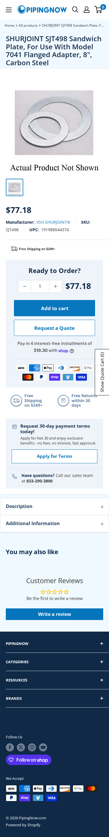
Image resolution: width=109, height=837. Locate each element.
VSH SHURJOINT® (53, 222)
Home (10, 25)
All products (28, 25)
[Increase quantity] (55, 286)
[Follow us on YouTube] (43, 747)
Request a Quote (54, 328)
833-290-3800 (39, 481)
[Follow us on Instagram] (32, 747)
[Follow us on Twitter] (21, 747)
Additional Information (33, 523)
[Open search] (75, 9)
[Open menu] (9, 10)
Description (19, 506)
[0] (98, 9)
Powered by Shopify (23, 824)
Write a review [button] (54, 614)
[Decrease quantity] (25, 286)
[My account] (87, 9)
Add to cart (54, 308)
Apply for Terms (54, 456)
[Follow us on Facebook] (10, 747)
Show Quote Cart (102, 372)
